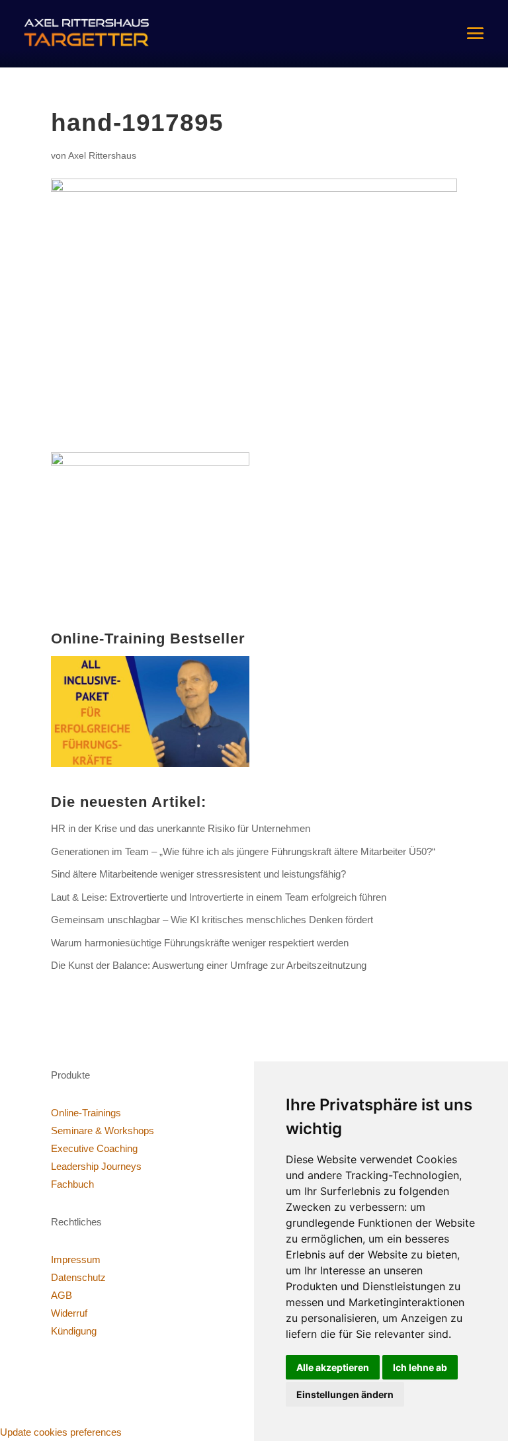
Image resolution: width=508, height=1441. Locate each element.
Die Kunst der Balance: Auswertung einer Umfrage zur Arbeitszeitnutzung (208, 965)
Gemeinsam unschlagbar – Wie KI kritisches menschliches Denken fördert (212, 919)
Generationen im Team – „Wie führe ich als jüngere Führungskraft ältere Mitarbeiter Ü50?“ (243, 851)
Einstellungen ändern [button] (345, 1394)
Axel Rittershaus (102, 155)
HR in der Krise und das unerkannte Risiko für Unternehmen (180, 828)
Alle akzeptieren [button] (332, 1367)
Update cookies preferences (61, 1432)
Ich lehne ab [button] (420, 1367)
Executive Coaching (94, 1148)
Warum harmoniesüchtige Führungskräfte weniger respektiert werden (200, 942)
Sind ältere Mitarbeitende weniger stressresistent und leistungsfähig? (198, 874)
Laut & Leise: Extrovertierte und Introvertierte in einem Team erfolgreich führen (218, 897)
